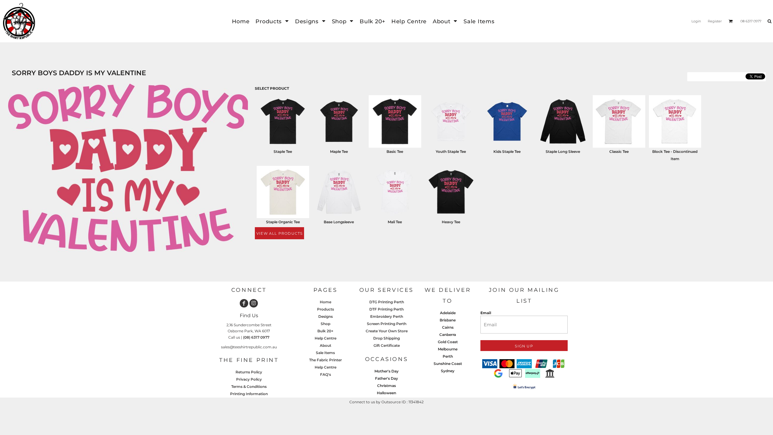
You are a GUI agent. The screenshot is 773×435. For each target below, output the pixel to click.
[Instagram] (253, 303)
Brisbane (448, 320)
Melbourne (447, 349)
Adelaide (448, 313)
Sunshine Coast (448, 363)
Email (485, 313)
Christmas (386, 385)
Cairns (448, 327)
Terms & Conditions (249, 386)
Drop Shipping (386, 338)
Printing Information (249, 394)
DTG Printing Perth (386, 302)
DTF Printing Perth (386, 309)
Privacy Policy (249, 379)
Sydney (447, 371)
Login (696, 21)
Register (715, 21)
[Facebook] (244, 303)
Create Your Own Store (387, 331)
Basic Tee (394, 151)
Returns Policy (249, 372)
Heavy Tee (451, 222)
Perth (448, 356)
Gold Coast (448, 342)
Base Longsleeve (339, 222)
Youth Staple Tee (451, 151)
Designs (325, 316)
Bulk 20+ (325, 331)
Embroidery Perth (386, 316)
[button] (272, 21)
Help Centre (325, 338)
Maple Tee (339, 151)
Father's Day (386, 378)
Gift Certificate (387, 345)
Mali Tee (395, 222)
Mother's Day (386, 371)
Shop (325, 323)
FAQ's (325, 374)
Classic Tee (619, 151)
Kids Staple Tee (507, 151)
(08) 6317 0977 (256, 337)
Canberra (447, 334)
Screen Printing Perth (386, 323)
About (325, 345)
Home (325, 302)
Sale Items (325, 352)
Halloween (386, 393)
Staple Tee (283, 151)
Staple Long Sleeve (563, 151)
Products (325, 309)
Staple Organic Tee (283, 222)
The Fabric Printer (325, 360)
